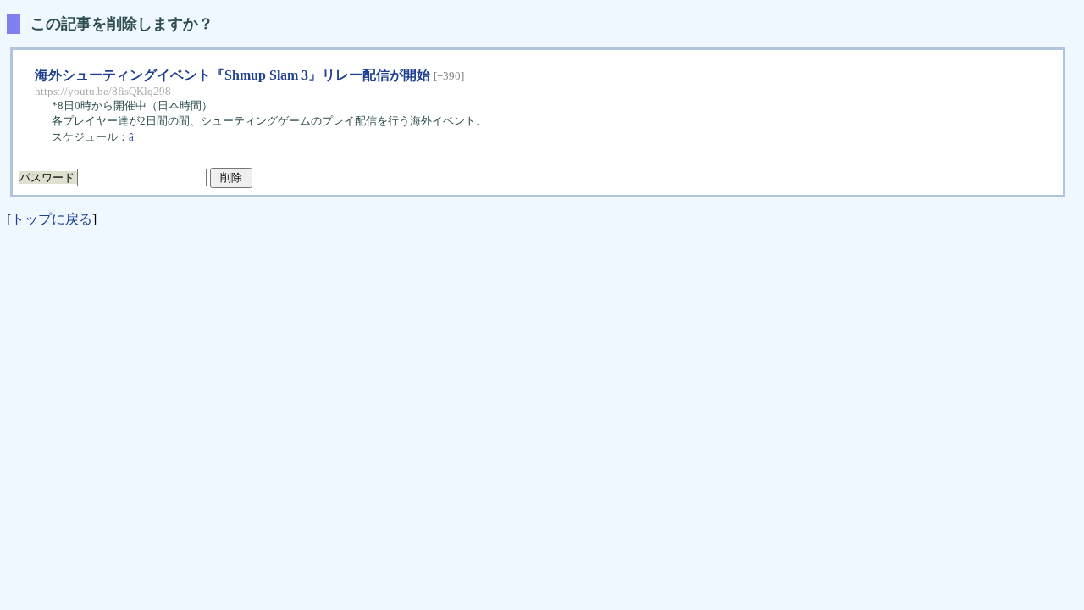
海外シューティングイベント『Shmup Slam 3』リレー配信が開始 (232, 75)
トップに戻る (51, 219)
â (132, 136)
